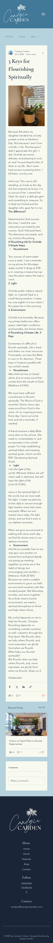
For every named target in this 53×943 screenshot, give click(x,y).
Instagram (26, 883)
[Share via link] (30, 687)
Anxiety (22, 36)
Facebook (26, 887)
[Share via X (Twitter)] (16, 687)
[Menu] (43, 14)
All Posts (9, 36)
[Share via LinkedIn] (23, 687)
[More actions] (43, 53)
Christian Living (15, 677)
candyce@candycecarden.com (26, 906)
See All (42, 707)
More (33, 36)
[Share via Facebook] (9, 687)
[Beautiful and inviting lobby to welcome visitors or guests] (26, 724)
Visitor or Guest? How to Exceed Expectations (25, 742)
